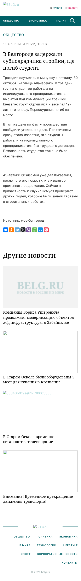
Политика (64, 20)
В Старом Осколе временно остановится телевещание (28, 439)
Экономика (38, 20)
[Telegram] (17, 229)
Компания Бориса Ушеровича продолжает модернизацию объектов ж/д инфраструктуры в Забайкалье (38, 317)
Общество (13, 35)
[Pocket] (46, 229)
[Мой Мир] (40, 229)
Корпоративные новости (57, 554)
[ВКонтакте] (5, 229)
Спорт (26, 554)
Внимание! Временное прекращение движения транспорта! (38, 499)
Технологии (46, 545)
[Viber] (28, 229)
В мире (24, 545)
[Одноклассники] (11, 229)
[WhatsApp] (34, 229)
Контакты (70, 562)
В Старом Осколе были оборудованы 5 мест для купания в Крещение (38, 379)
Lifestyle (70, 545)
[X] (23, 229)
